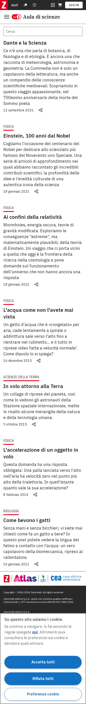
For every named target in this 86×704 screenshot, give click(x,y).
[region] (43, 658)
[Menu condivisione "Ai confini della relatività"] (36, 284)
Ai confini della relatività (32, 217)
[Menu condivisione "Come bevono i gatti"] (36, 564)
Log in (74, 5)
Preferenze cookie (43, 694)
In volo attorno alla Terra (33, 386)
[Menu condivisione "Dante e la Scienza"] (40, 110)
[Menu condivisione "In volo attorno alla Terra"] (34, 424)
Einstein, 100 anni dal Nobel (36, 135)
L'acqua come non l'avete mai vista (38, 313)
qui (35, 632)
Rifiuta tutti (43, 678)
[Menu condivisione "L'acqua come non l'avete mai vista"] (38, 360)
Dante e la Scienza (25, 42)
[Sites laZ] (53, 5)
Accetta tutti (43, 662)
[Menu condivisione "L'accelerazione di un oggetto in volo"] (35, 494)
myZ (14, 5)
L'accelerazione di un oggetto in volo (40, 453)
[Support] (25, 5)
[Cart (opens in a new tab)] (60, 5)
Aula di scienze (41, 16)
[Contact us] (34, 5)
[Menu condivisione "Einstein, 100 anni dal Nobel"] (36, 191)
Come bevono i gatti (26, 520)
